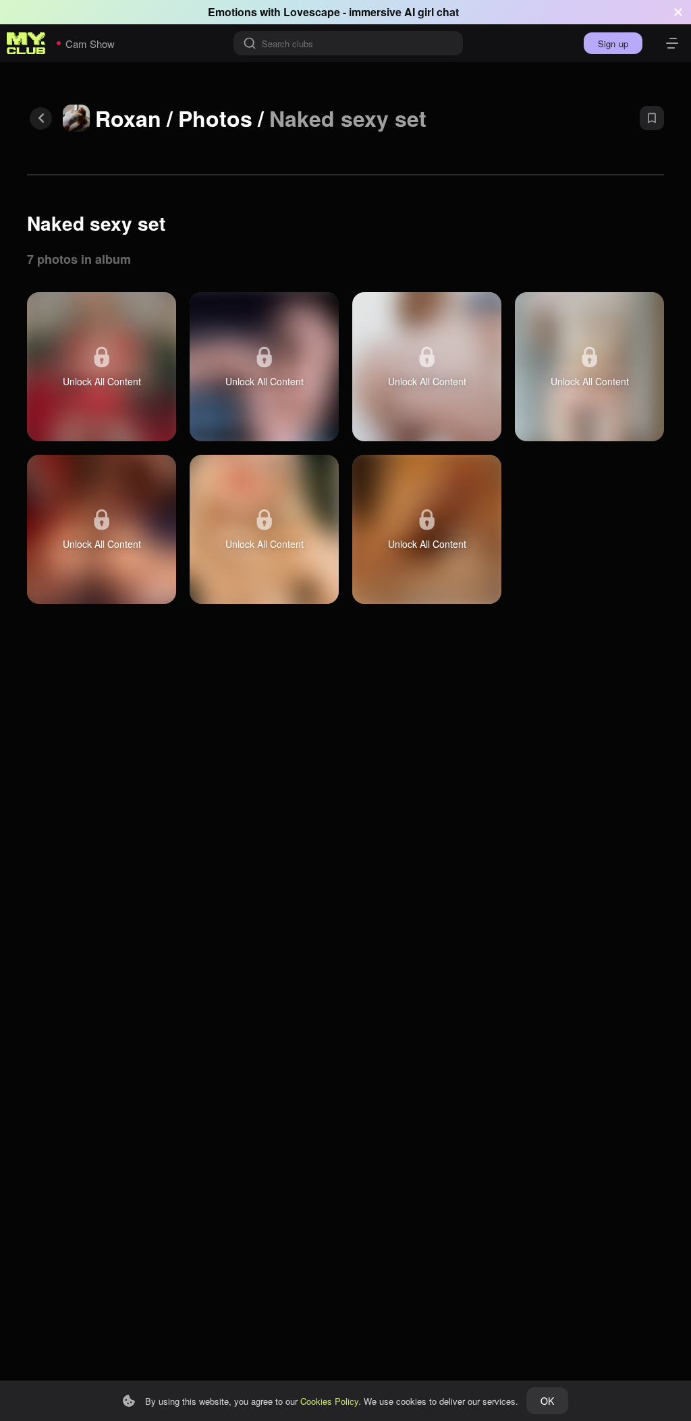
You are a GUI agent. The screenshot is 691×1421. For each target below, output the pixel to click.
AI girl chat (431, 12)
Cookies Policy (329, 1401)
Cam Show (90, 43)
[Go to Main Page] (26, 43)
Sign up (613, 43)
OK (547, 1401)
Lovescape (311, 12)
